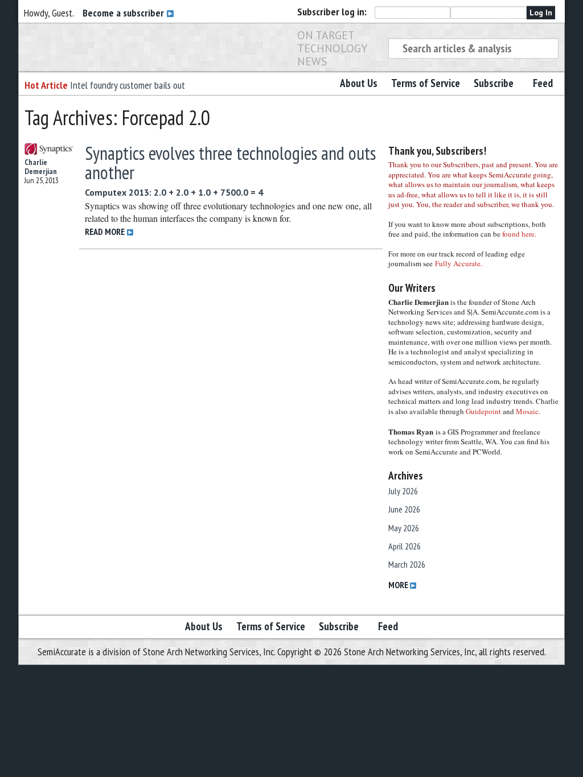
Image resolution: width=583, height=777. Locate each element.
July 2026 (403, 491)
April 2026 (404, 546)
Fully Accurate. (458, 263)
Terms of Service (425, 83)
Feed (543, 83)
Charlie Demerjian (40, 166)
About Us (358, 83)
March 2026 (406, 564)
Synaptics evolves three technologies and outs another (230, 162)
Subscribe (494, 83)
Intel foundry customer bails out (127, 85)
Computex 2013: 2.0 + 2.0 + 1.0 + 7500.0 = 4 (174, 192)
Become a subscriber (124, 12)
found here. (519, 234)
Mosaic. (528, 411)
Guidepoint (483, 411)
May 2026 (403, 528)
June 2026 (404, 509)
